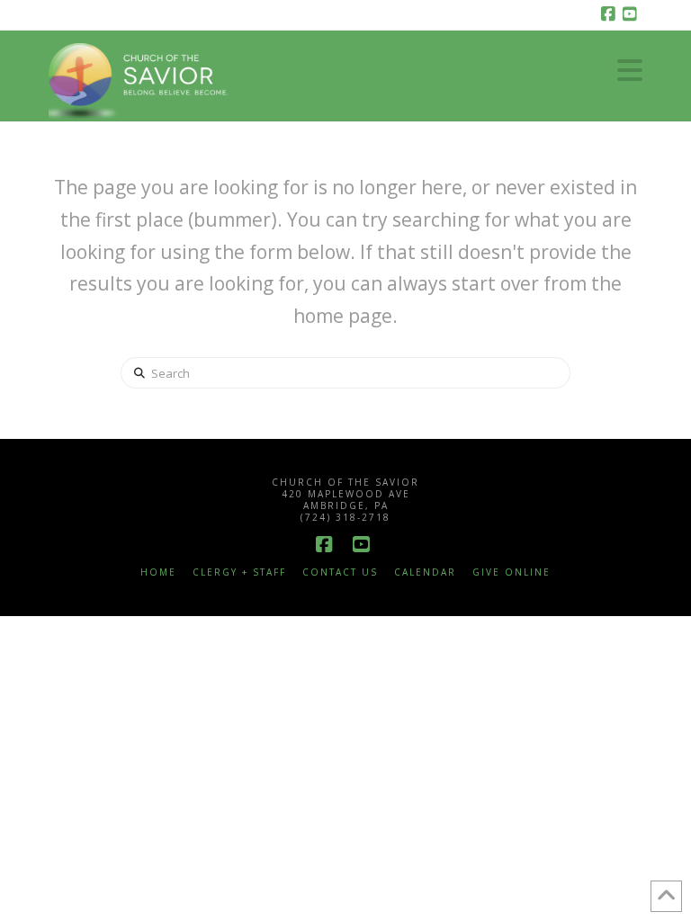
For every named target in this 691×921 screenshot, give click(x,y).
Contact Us (340, 572)
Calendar (425, 572)
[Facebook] (610, 14)
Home (158, 572)
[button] (629, 70)
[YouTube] (631, 14)
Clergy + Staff (239, 572)
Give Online (511, 572)
